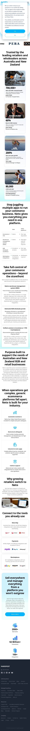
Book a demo (15, 614)
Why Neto (7, 711)
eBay (18, 681)
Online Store (4, 681)
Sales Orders (20, 690)
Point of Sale (12, 681)
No (15, 35)
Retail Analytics (18, 695)
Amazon (23, 681)
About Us (3, 718)
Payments (10, 695)
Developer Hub (4, 706)
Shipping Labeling (19, 692)
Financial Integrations (6, 697)
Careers (9, 718)
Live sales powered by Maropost (16, 704)
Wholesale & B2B (5, 683)
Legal (2, 720)
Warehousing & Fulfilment (7, 692)
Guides (24, 708)
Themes (19, 708)
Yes (15, 31)
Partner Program (16, 711)
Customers (3, 695)
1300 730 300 (6, 669)
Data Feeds (13, 683)
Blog (2, 711)
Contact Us (15, 718)
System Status (23, 718)
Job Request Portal (5, 708)
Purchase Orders (11, 690)
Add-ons (15, 697)
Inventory (3, 690)
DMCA (12, 720)
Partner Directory (14, 706)
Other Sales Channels (23, 683)
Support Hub (4, 704)
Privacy (7, 720)
